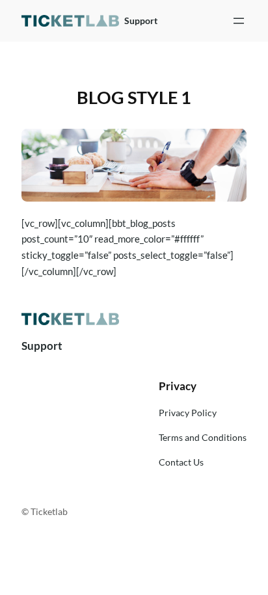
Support (140, 20)
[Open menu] (239, 21)
